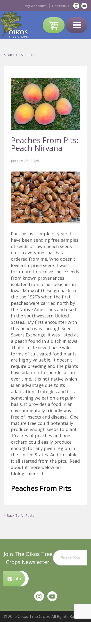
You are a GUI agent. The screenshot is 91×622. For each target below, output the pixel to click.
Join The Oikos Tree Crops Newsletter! (28, 557)
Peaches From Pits (41, 488)
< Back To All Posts (19, 54)
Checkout (60, 5)
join (16, 579)
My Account (35, 5)
